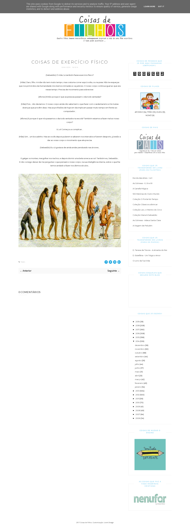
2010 (138, 402)
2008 (138, 410)
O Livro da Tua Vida (141, 261)
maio (137, 372)
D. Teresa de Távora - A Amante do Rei (150, 250)
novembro (140, 349)
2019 (138, 321)
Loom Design (109, 522)
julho (137, 364)
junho (137, 368)
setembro (139, 356)
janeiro (138, 387)
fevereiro (139, 383)
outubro (138, 353)
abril (137, 375)
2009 (138, 406)
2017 (137, 329)
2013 (138, 391)
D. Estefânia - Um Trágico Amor (147, 255)
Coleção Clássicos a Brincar (145, 204)
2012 (137, 395)
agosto (138, 360)
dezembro (140, 345)
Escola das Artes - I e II (142, 178)
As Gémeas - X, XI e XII (142, 183)
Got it (161, 6)
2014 (138, 341)
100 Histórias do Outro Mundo (146, 194)
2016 (138, 333)
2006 (138, 418)
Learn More (149, 6)
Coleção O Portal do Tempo (145, 199)
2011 (137, 398)
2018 (138, 325)
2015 (137, 337)
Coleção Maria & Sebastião (145, 215)
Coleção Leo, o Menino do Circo (147, 210)
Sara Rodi (66, 67)
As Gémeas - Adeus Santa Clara (147, 220)
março (138, 379)
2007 (138, 414)
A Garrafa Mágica (140, 188)
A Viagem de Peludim (142, 225)
